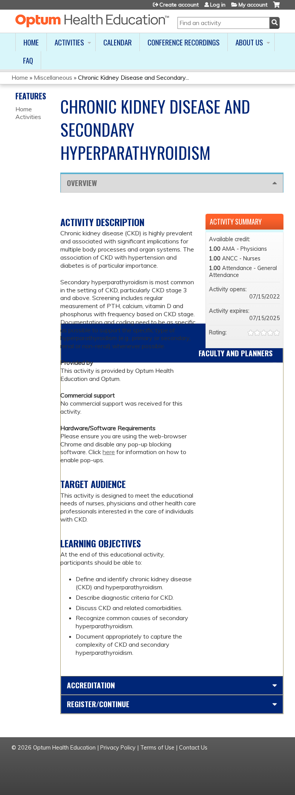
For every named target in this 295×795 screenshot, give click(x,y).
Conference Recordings (184, 42)
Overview (82, 182)
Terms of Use (157, 747)
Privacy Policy (118, 747)
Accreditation (91, 685)
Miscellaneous (53, 77)
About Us (249, 42)
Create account (179, 4)
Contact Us (193, 747)
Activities (69, 42)
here (109, 452)
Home (31, 42)
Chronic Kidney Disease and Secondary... (133, 77)
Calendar (117, 42)
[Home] (92, 21)
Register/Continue (98, 703)
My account (253, 4)
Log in (217, 4)
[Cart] (276, 7)
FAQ (28, 60)
